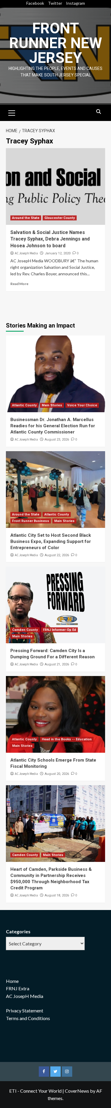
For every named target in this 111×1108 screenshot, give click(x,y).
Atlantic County (24, 405)
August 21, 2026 (57, 664)
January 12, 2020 (57, 253)
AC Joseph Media (26, 253)
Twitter (55, 3)
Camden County (25, 630)
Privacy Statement (24, 1010)
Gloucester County (59, 218)
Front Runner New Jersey (55, 43)
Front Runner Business (30, 521)
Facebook (35, 3)
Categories (18, 931)
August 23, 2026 (57, 439)
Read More (19, 283)
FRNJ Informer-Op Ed (59, 630)
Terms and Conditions (28, 1018)
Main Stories (52, 405)
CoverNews (77, 1091)
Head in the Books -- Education (67, 739)
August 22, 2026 (57, 555)
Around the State (25, 218)
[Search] (98, 112)
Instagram (75, 3)
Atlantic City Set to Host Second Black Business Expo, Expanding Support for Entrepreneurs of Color (50, 541)
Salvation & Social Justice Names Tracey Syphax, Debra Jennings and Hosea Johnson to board (50, 239)
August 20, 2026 (57, 774)
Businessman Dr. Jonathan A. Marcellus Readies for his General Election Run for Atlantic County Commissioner (52, 426)
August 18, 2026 (57, 895)
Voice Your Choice (82, 405)
